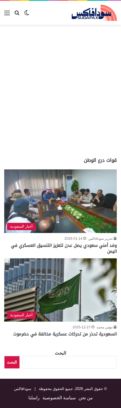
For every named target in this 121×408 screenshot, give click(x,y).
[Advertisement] (60, 90)
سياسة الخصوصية (59, 397)
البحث (60, 353)
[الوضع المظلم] (27, 15)
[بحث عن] (17, 15)
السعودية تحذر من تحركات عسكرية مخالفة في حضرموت (65, 334)
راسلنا (34, 397)
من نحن (86, 397)
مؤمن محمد (105, 327)
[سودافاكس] (94, 13)
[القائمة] (7, 15)
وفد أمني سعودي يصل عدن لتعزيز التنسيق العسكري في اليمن (64, 248)
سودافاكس (22, 389)
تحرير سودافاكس (100, 239)
